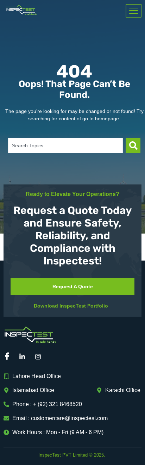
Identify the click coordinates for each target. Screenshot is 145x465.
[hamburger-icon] (133, 11)
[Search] (133, 145)
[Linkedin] (24, 357)
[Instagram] (40, 357)
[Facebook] (9, 357)
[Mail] (56, 357)
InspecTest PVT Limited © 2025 (71, 455)
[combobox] (65, 145)
